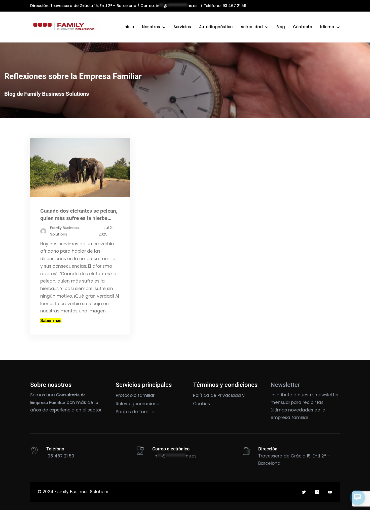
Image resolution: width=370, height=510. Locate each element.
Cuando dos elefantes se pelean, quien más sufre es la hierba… (78, 214)
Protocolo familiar (135, 395)
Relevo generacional (138, 404)
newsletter (327, 395)
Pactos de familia (135, 412)
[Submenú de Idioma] (338, 27)
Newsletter (285, 384)
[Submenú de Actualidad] (266, 27)
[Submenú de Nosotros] (164, 27)
